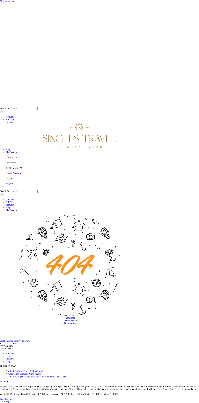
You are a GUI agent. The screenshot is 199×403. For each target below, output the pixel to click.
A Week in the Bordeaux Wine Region (23, 374)
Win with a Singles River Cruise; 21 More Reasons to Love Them (36, 376)
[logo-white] (22, 338)
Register (9, 183)
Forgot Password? (14, 173)
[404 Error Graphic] (70, 315)
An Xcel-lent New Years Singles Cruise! (24, 371)
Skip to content (7, 1)
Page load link (6, 399)
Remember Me (16, 168)
